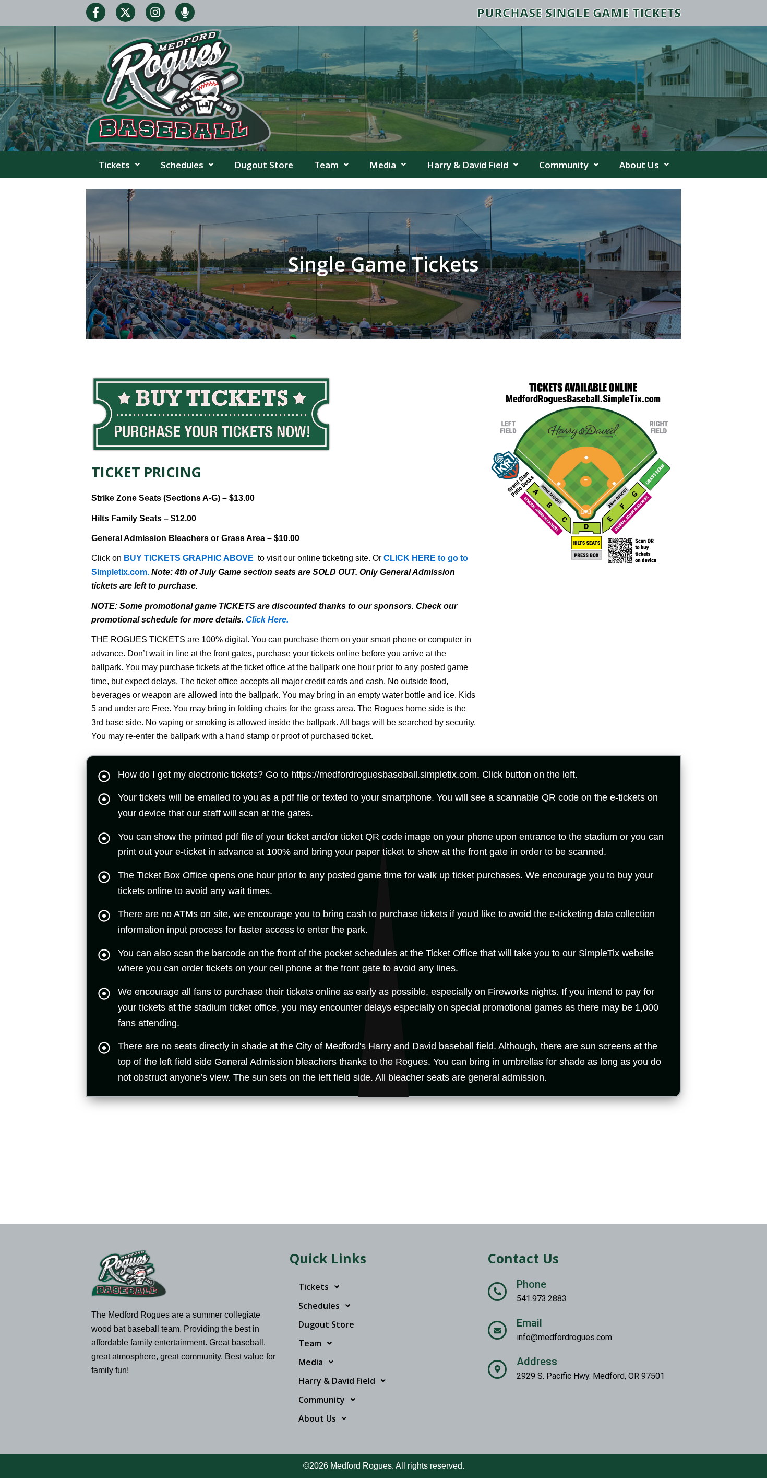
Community (564, 165)
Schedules (182, 165)
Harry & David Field (467, 165)
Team (326, 165)
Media (382, 165)
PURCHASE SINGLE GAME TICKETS (579, 12)
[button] (119, 165)
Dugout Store (263, 165)
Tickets (114, 165)
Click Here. (267, 619)
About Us (639, 165)
